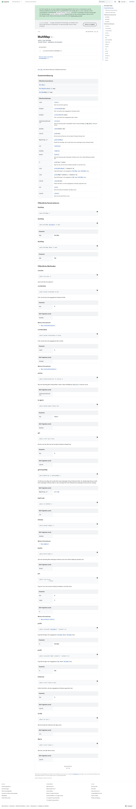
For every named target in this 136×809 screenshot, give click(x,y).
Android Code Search (30, 1)
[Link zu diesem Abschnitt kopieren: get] (41, 433)
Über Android (5, 806)
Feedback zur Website (43, 806)
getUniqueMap (58, 139)
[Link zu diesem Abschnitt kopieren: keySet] (43, 548)
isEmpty (56, 151)
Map (41, 69)
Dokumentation (16, 1)
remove (56, 181)
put (55, 162)
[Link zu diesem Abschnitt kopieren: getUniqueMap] (48, 470)
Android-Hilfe (94, 786)
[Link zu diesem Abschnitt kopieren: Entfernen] (45, 677)
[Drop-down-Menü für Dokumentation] (22, 1)
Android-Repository (6, 786)
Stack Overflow (94, 795)
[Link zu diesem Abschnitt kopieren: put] (41, 574)
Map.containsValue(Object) (48, 369)
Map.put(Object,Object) (47, 619)
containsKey (57, 108)
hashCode (56, 146)
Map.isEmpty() (45, 544)
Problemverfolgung (95, 797)
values (56, 193)
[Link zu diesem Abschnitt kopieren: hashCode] (45, 498)
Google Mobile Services (96, 793)
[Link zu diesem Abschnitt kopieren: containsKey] (47, 286)
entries (56, 121)
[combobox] (106, 1)
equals (56, 128)
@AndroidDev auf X (50, 788)
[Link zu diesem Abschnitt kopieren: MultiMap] (45, 207)
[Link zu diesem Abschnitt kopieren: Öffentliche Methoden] (57, 266)
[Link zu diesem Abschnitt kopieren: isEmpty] (44, 520)
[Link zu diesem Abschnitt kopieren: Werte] (43, 739)
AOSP (39, 31)
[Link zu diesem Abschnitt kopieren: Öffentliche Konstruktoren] (60, 203)
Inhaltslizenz (75, 774)
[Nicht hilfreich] (97, 32)
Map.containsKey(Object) (48, 325)
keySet (56, 154)
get (55, 133)
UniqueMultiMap (42, 58)
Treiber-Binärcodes (6, 797)
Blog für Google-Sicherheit (52, 793)
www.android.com (95, 791)
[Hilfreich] (95, 32)
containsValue (58, 114)
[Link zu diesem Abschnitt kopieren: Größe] (43, 714)
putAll (56, 168)
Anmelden (131, 1)
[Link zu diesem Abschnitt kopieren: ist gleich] (45, 400)
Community (11, 806)
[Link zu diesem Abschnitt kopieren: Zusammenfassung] (54, 76)
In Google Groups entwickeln (53, 797)
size (55, 187)
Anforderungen (5, 788)
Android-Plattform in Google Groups (54, 795)
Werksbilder (4, 795)
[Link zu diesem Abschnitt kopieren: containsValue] (48, 330)
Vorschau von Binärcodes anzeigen (9, 793)
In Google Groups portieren (52, 800)
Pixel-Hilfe (93, 788)
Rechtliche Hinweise (20, 806)
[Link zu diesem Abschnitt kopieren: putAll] (43, 623)
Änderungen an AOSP (76, 16)
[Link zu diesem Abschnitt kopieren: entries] (43, 373)
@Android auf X (50, 786)
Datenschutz (34, 806)
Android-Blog (49, 791)
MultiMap (41, 85)
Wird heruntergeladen (7, 791)
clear (55, 102)
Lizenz (27, 806)
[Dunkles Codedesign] (97, 212)
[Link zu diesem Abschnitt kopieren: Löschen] (44, 271)
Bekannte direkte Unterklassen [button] (46, 57)
